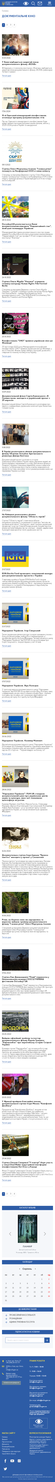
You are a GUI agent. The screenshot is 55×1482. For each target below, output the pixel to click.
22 (42, 1292)
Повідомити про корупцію (11, 1451)
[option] (27, 1236)
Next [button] (45, 1234)
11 (13, 1288)
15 (42, 1288)
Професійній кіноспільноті (22, 1315)
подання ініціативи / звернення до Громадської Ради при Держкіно (40, 1412)
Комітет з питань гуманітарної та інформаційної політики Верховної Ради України (41, 1441)
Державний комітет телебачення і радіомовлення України (40, 1452)
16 (49, 1288)
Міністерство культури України (40, 1437)
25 (13, 1296)
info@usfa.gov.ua (36, 1382)
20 (27, 1292)
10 (6, 1288)
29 (42, 1296)
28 (35, 1296)
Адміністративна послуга (22, 1322)
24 (6, 1296)
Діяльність (5, 1444)
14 (35, 1288)
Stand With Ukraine (9, 1454)
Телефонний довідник (11, 1383)
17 (6, 1292)
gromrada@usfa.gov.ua (38, 1406)
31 (6, 1300)
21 (35, 1292)
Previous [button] (10, 1234)
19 (20, 1292)
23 (49, 1292)
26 (20, 1296)
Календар (27, 1262)
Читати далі (6, 76)
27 (27, 1296)
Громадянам (15, 1319)
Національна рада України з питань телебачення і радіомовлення (39, 1446)
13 (27, 1288)
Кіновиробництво (8, 1447)
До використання (27, 1309)
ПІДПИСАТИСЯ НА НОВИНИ (27, 1332)
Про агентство (7, 1442)
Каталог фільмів (27, 1208)
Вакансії (4, 1439)
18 (13, 1292)
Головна (5, 11)
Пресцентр (6, 1449)
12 (20, 1288)
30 (49, 1296)
